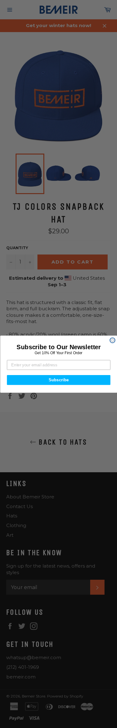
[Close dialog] (112, 340)
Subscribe (58, 380)
